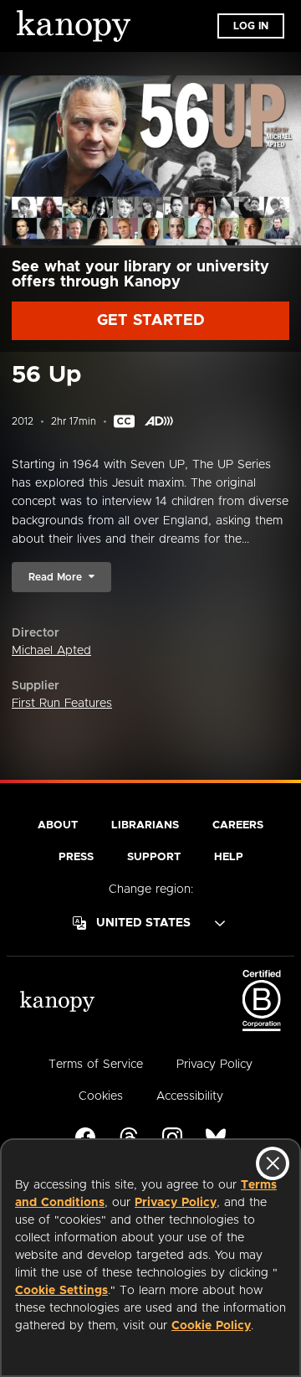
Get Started (151, 320)
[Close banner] (272, 1163)
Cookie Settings (61, 1291)
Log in (250, 26)
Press (76, 857)
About (58, 825)
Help (228, 857)
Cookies (101, 1096)
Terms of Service (95, 1064)
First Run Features (62, 703)
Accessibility (189, 1096)
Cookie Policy (211, 1326)
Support (154, 857)
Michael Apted (51, 651)
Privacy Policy (176, 1203)
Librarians (145, 825)
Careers (237, 825)
